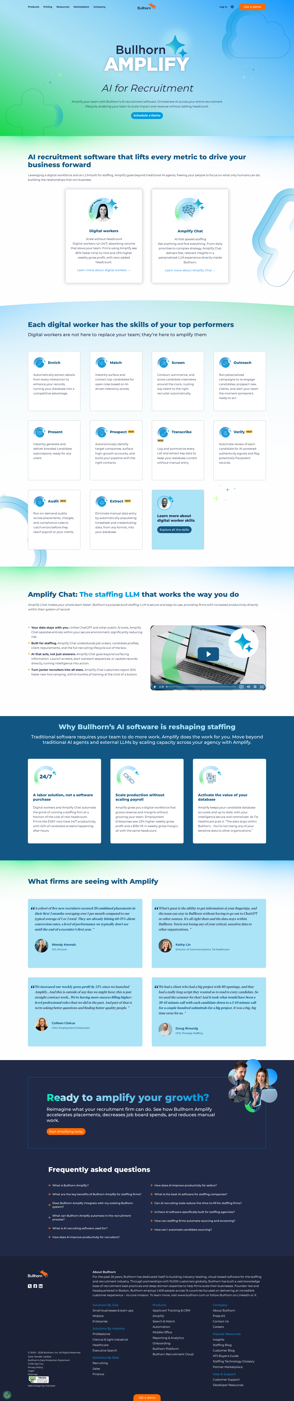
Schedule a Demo (147, 115)
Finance (98, 1374)
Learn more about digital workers (103, 270)
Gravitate (50, 1385)
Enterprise (100, 1321)
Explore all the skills (174, 529)
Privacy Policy (35, 1367)
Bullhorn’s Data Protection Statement (49, 1360)
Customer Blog (224, 1350)
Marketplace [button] (81, 6)
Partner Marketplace (228, 1367)
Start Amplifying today (66, 1131)
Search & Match (164, 1321)
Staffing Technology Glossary (233, 1361)
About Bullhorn (224, 1310)
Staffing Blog (222, 1345)
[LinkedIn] (41, 1286)
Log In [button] (223, 6)
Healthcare (101, 1345)
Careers (218, 1326)
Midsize (98, 1316)
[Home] (147, 8)
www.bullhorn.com (192, 1295)
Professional (101, 1334)
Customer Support (226, 1379)
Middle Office (162, 1332)
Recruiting (100, 1363)
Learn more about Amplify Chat (190, 270)
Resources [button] (62, 6)
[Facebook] (35, 1286)
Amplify (158, 1316)
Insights (218, 1339)
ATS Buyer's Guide (226, 1356)
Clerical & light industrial (110, 1339)
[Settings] (7, 1395)
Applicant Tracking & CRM (171, 1310)
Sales (96, 1368)
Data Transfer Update (39, 1356)
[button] (232, 7)
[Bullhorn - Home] (38, 1274)
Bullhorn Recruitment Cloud (173, 1354)
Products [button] (33, 6)
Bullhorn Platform (166, 1348)
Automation (161, 1326)
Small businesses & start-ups (113, 1310)
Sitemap (32, 1374)
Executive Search (105, 1350)
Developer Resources (228, 1385)
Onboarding (161, 1343)
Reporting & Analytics (168, 1338)
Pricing (47, 6)
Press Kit (219, 1316)
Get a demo (252, 7)
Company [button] (99, 6)
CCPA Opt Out (35, 1363)
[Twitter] (30, 1286)
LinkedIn (243, 1295)
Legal (31, 1370)
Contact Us (221, 1321)
